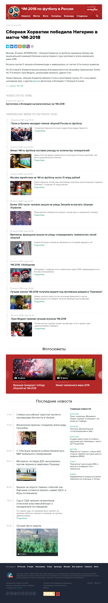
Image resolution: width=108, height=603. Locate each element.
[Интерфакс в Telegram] (11, 593)
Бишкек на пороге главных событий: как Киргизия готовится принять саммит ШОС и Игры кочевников (41, 490)
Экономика (40, 567)
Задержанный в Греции (85, 477)
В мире (73, 474)
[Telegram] (7, 46)
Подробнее (21, 518)
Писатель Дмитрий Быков (81, 430)
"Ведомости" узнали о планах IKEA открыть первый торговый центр (85, 453)
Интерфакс (11, 567)
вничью (37, 81)
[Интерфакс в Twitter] (15, 593)
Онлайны (56, 16)
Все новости (77, 567)
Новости (25, 16)
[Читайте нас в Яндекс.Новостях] (7, 593)
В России (74, 414)
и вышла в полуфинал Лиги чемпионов (84, 466)
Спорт (73, 462)
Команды (69, 16)
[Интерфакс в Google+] (26, 593)
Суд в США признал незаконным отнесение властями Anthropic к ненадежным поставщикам (35, 503)
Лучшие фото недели (28, 525)
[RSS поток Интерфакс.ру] (30, 593)
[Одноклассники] (20, 46)
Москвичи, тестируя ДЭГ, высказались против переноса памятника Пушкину (38, 463)
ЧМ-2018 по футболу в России (47, 9)
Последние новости (54, 401)
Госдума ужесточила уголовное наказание (85, 441)
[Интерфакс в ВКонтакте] (23, 593)
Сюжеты (88, 567)
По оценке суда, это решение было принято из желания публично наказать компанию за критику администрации (39, 513)
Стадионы (82, 16)
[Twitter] (16, 46)
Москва (73, 449)
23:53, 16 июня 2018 (13, 25)
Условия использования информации (57, 583)
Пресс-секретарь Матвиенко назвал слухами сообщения (84, 418)
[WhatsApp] (24, 46)
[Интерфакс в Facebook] (19, 593)
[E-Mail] (32, 46)
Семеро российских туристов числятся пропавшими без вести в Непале (38, 416)
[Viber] (28, 46)
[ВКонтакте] (11, 46)
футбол (13, 86)
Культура (74, 427)
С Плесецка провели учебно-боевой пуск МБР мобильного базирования (40, 452)
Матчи (36, 16)
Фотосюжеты (54, 349)
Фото (45, 16)
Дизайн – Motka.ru (94, 583)
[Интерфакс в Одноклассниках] (34, 593)
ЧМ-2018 (20, 86)
